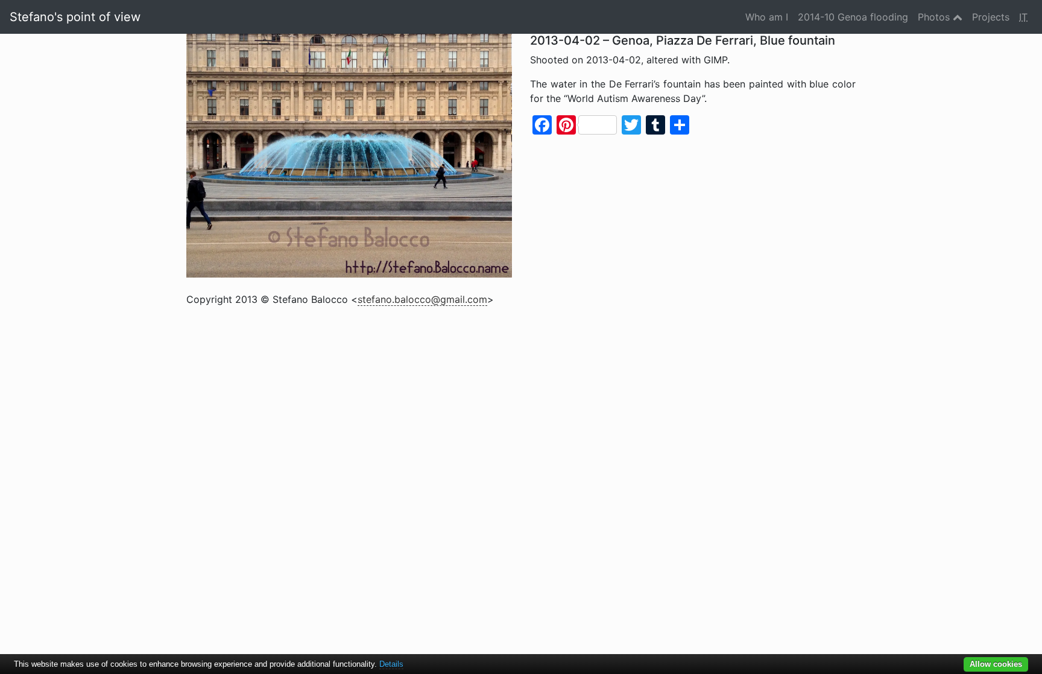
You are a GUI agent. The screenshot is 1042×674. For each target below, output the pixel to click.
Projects (990, 17)
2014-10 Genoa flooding (853, 17)
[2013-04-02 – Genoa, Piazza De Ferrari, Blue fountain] (349, 154)
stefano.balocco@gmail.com (422, 299)
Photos (935, 17)
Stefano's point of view (75, 17)
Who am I (766, 17)
